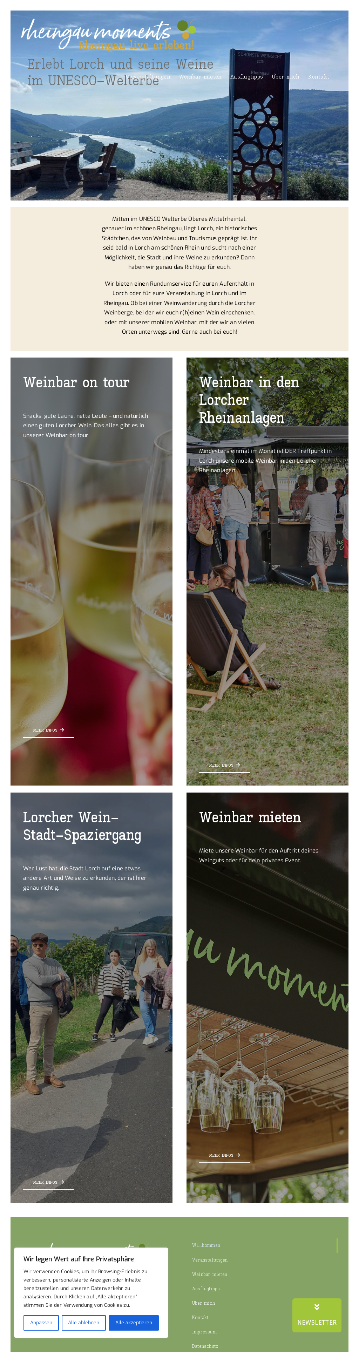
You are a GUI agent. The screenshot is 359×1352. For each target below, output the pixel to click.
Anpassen (41, 1322)
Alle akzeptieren (133, 1322)
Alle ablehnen (83, 1322)
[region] (91, 1293)
